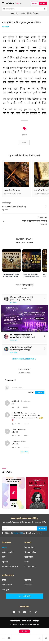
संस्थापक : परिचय (30, 552)
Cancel (31, 392)
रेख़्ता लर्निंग (28, 585)
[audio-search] (44, 9)
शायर (12, 13)
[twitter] (19, 612)
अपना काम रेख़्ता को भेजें (10, 566)
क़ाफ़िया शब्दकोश (7, 552)
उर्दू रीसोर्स (5, 562)
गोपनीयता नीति (18, 533)
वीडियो (29, 13)
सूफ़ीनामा (27, 580)
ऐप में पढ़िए (24, 631)
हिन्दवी (4, 580)
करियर (26, 562)
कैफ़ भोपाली (5, 26)
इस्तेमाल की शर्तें (26, 621)
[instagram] (30, 612)
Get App (42, 3)
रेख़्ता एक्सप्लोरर (29, 566)
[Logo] (9, 3)
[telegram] (35, 612)
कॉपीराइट (36, 621)
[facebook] (13, 612)
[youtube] (24, 612)
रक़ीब (24, 142)
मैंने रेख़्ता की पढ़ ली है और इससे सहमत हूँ (23, 533)
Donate (34, 3)
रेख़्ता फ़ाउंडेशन (29, 547)
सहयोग (4, 547)
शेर (17, 13)
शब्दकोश (22, 13)
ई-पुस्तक (36, 13)
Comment (39, 392)
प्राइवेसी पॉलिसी (15, 621)
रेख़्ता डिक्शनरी (7, 585)
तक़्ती (3, 557)
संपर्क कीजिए (28, 557)
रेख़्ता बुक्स (5, 589)
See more (24, 452)
